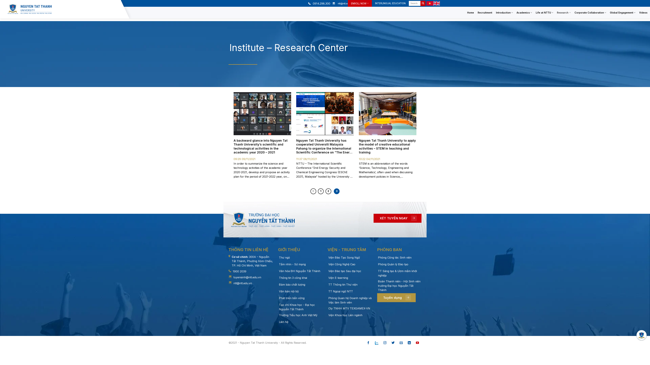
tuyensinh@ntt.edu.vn (247, 277)
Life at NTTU (543, 12)
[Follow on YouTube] (417, 343)
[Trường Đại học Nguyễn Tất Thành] (63, 9)
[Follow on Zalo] (376, 343)
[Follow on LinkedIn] (409, 343)
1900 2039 (239, 271)
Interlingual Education (390, 3)
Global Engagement (621, 12)
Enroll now (358, 3)
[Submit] (423, 3)
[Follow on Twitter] (393, 343)
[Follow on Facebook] (368, 343)
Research (562, 12)
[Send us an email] (401, 343)
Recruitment (485, 12)
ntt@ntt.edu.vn (242, 283)
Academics (523, 12)
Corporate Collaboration (589, 12)
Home (470, 12)
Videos (643, 12)
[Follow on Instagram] (384, 343)
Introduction (503, 12)
